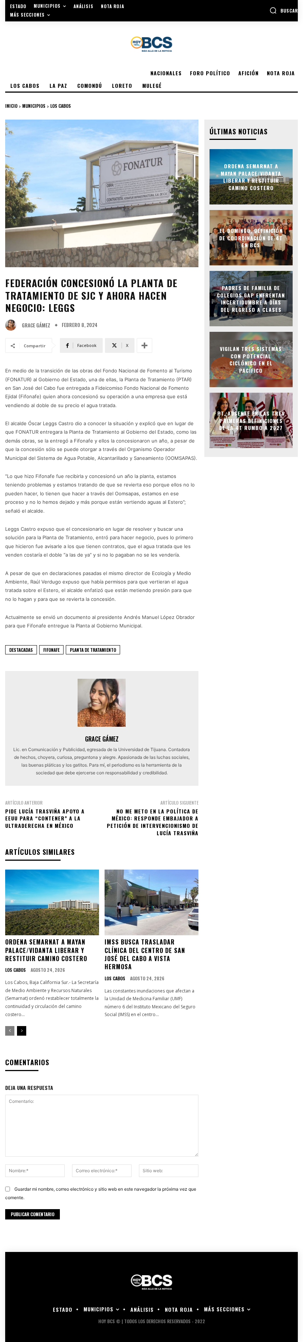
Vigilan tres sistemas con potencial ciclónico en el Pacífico (251, 359)
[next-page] (21, 1031)
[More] (144, 345)
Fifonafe (51, 650)
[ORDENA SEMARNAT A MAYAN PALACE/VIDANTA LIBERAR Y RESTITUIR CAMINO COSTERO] (52, 902)
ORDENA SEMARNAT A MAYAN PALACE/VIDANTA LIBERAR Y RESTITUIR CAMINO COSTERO (46, 950)
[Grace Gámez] (12, 325)
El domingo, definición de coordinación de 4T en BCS (251, 238)
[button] (283, 10)
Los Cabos (60, 106)
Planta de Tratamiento (93, 650)
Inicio (11, 106)
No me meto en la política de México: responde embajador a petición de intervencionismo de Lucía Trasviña (152, 822)
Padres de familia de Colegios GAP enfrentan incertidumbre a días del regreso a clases (251, 298)
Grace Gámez (36, 325)
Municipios (33, 106)
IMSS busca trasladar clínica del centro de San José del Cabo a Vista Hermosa (145, 954)
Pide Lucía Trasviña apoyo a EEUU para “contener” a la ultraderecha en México (45, 818)
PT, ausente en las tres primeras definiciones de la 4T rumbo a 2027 (251, 420)
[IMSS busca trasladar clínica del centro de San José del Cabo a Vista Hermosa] (151, 902)
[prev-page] (9, 1031)
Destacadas (21, 650)
